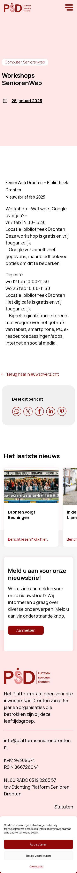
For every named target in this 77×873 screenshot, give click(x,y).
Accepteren (38, 844)
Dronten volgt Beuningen (21, 514)
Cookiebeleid (36, 866)
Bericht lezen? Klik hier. (28, 539)
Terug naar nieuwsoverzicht (32, 374)
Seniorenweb (34, 62)
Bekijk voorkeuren (38, 856)
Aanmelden (25, 630)
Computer (13, 62)
